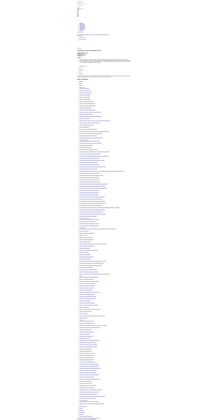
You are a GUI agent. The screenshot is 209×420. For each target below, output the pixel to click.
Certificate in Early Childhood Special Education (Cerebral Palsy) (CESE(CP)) (93, 325)
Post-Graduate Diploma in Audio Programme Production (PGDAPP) (91, 175)
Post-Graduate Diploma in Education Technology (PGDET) (89, 181)
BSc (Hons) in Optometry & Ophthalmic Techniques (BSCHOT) (90, 265)
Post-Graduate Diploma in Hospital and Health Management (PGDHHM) (92, 196)
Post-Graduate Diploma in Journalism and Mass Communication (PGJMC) (92, 201)
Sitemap (80, 408)
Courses (80, 68)
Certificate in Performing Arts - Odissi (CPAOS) (87, 372)
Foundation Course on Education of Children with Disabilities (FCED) (91, 403)
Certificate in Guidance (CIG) (84, 338)
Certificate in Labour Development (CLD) (101, 34)
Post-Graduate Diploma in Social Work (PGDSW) (88, 216)
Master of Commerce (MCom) (84, 118)
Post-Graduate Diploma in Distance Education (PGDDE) (89, 179)
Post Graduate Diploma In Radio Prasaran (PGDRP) (88, 162)
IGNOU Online (82, 412)
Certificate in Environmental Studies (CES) (86, 331)
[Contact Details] (77, 14)
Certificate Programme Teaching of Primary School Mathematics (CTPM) (92, 396)
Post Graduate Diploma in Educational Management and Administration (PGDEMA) (94, 156)
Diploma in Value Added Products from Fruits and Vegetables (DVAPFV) (92, 315)
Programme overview (83, 66)
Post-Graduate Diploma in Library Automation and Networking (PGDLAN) (92, 203)
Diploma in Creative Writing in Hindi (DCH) (87, 285)
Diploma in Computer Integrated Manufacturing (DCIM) (89, 281)
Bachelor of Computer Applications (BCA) (86, 246)
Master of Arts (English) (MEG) (84, 94)
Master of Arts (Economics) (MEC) (85, 92)
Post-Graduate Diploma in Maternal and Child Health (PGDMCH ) (91, 205)
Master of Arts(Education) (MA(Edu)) (86, 114)
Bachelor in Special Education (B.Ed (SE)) (86, 233)
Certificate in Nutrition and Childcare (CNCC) (87, 361)
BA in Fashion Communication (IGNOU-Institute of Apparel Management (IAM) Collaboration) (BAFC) (97, 228)
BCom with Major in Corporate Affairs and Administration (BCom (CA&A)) (92, 261)
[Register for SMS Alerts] (78, 13)
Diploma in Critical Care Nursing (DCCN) (86, 287)
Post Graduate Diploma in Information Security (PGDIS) (89, 158)
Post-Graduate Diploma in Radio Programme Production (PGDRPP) (91, 211)
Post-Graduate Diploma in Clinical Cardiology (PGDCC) (89, 177)
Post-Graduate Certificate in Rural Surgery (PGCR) (88, 168)
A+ (84, 3)
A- (82, 3)
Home (78, 34)
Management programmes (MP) (84, 90)
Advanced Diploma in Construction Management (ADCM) (89, 141)
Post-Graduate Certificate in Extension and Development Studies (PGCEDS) (92, 166)
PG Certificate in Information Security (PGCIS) (87, 398)
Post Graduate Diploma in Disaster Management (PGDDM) (89, 153)
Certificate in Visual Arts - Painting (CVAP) (86, 387)
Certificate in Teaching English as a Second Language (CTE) (89, 379)
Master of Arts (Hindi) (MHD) (84, 97)
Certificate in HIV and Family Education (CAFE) (87, 342)
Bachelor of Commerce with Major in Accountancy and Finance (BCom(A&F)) (93, 243)
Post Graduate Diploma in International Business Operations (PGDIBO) (91, 160)
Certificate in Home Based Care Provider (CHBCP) (88, 344)
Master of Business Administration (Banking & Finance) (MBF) (90, 116)
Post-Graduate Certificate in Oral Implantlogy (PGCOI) (89, 225)
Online (80, 85)
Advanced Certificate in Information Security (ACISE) (88, 219)
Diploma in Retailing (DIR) (84, 307)
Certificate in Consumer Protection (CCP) (86, 321)
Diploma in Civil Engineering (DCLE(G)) (86, 279)
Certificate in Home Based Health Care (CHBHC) (88, 346)
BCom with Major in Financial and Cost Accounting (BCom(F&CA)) (91, 263)
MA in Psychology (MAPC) (84, 88)
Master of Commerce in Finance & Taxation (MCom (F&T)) (89, 122)
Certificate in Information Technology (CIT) (87, 353)
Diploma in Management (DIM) (84, 300)
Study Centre (81, 70)
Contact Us (81, 29)
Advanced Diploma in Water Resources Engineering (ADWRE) (90, 143)
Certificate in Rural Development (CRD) (86, 376)
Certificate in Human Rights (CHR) (85, 351)
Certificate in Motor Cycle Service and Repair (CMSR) (88, 401)
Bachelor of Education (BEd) (84, 248)
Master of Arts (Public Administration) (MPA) (87, 103)
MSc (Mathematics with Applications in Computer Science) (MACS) (91, 137)
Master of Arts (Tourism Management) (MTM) (87, 109)
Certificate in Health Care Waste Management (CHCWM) (89, 340)
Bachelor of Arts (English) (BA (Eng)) (86, 237)
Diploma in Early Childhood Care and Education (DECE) (89, 292)
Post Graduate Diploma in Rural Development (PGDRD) (89, 164)
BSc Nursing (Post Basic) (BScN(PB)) (86, 267)
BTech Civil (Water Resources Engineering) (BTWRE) (88, 271)
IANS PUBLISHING (92, 419)
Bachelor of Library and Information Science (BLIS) (88, 250)
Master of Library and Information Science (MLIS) (88, 129)
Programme (88, 34)
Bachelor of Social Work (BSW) (85, 254)
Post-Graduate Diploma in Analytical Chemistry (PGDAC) (89, 173)
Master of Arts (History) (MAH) (85, 99)
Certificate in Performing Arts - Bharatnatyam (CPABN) (89, 366)
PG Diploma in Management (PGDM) (86, 145)
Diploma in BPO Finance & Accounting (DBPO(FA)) (88, 277)
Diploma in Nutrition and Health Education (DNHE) (88, 305)
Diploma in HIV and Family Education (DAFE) (87, 296)
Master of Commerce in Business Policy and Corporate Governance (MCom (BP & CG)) (94, 120)
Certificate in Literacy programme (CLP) (86, 357)
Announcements (82, 28)
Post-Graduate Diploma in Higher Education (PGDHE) (89, 192)
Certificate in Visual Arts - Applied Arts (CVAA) (87, 385)
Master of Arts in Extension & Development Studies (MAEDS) (90, 112)
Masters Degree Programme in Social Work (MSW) (88, 135)
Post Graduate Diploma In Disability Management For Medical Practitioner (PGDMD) (94, 151)
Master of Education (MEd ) (84, 127)
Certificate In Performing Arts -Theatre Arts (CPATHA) (89, 374)
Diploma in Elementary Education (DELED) (87, 294)
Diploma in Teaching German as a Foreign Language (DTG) (89, 309)
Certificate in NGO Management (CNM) (86, 359)
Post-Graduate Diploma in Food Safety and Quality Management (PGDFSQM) (93, 188)
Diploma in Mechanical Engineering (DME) (87, 302)
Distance (91, 34)
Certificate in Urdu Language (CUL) (85, 383)
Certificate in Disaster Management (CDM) (86, 323)
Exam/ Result (81, 410)
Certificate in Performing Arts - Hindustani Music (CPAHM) (89, 368)
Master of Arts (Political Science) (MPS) (86, 101)
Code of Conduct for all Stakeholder (85, 416)
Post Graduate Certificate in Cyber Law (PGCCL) (88, 221)
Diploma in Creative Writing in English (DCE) (87, 283)
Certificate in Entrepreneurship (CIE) (85, 329)
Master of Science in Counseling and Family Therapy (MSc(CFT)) (90, 133)
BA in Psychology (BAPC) (84, 231)
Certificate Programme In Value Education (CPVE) (88, 394)
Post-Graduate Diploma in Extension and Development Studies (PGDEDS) (92, 186)
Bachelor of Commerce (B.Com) (85, 241)
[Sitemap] (78, 16)
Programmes (81, 24)
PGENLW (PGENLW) (83, 317)
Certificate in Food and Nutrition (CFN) (86, 336)
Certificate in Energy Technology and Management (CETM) (89, 327)
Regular (80, 83)
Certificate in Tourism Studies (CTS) (85, 381)
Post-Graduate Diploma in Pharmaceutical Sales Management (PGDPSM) (92, 209)
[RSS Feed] (78, 10)
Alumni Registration (82, 406)
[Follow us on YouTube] (78, 11)
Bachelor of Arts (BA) (83, 235)
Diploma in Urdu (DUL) (83, 313)
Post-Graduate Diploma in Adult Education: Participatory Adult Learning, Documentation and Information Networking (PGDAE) (101, 171)
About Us (81, 23)
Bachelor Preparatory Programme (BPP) (86, 256)
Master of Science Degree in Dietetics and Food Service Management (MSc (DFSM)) (94, 131)
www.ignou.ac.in (80, 31)
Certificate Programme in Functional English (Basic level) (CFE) (90, 389)
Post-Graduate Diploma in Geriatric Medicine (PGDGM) (89, 190)
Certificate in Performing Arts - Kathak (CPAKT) (87, 370)
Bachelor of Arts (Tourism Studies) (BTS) (86, 239)
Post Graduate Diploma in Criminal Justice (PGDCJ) (88, 149)
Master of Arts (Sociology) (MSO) (85, 107)
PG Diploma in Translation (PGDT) (85, 147)
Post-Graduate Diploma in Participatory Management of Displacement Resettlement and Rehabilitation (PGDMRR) (99, 207)
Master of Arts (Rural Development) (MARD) (87, 105)
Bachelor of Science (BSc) (84, 252)
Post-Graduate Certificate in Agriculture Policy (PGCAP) (89, 223)
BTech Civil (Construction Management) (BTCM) (88, 269)
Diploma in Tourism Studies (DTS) (85, 311)
